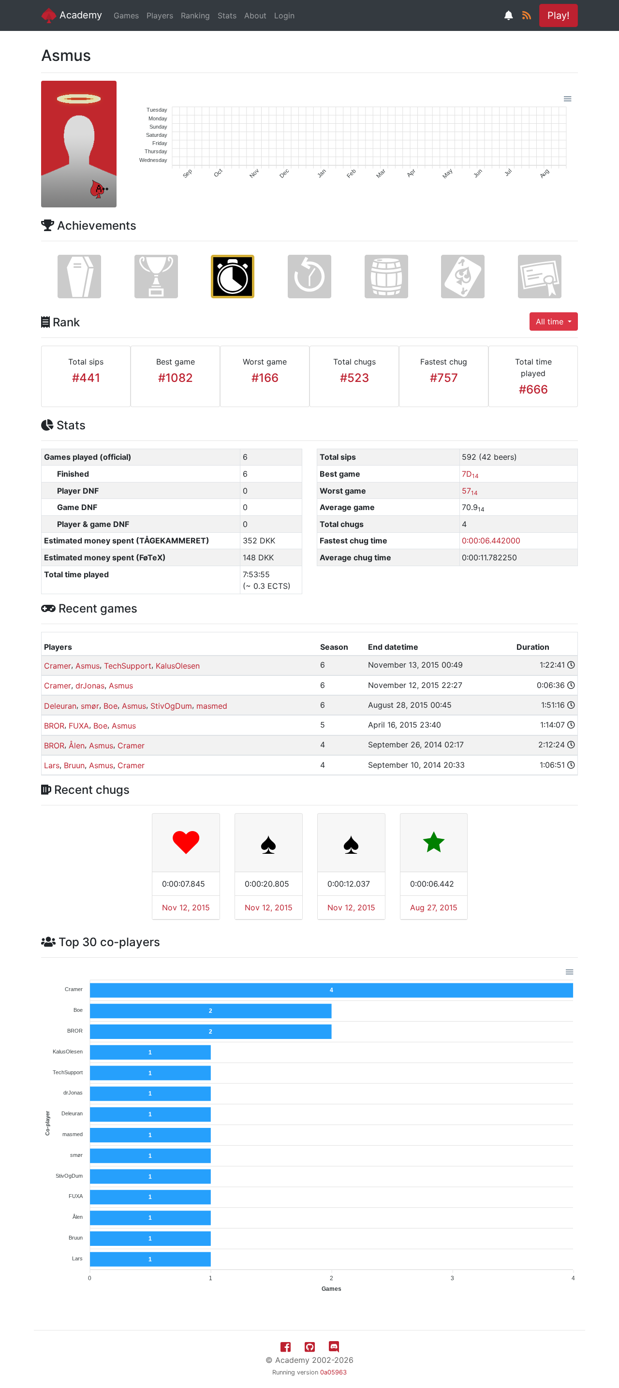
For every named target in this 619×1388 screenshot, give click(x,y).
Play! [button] (558, 15)
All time (551, 321)
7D (470, 474)
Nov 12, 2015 (186, 907)
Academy (79, 15)
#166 (265, 378)
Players (160, 15)
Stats (227, 15)
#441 (86, 378)
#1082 (175, 378)
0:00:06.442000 (491, 540)
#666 (533, 389)
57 (470, 491)
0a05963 (333, 1372)
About (255, 15)
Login (284, 15)
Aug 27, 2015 (433, 907)
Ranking (195, 15)
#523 (354, 378)
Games (126, 15)
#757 (444, 378)
